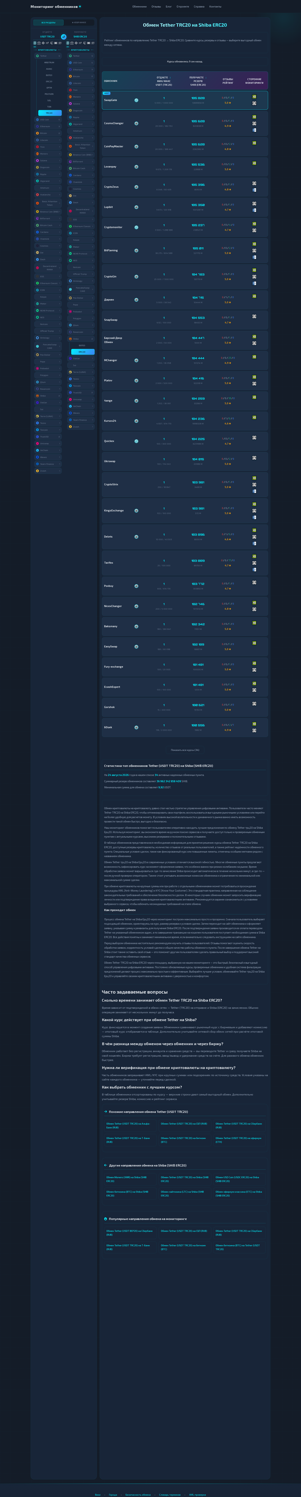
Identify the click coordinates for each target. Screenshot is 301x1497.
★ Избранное (79, 22)
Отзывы (156, 6)
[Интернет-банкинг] (39, 43)
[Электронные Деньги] (47, 43)
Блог (169, 6)
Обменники (139, 6)
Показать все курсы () (185, 749)
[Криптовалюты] (35, 43)
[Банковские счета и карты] (51, 43)
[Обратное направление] (64, 37)
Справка (199, 6)
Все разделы (49, 22)
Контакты (215, 6)
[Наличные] (60, 43)
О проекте (183, 6)
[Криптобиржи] (43, 43)
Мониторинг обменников (54, 6)
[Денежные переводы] (55, 43)
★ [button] (60, 62)
